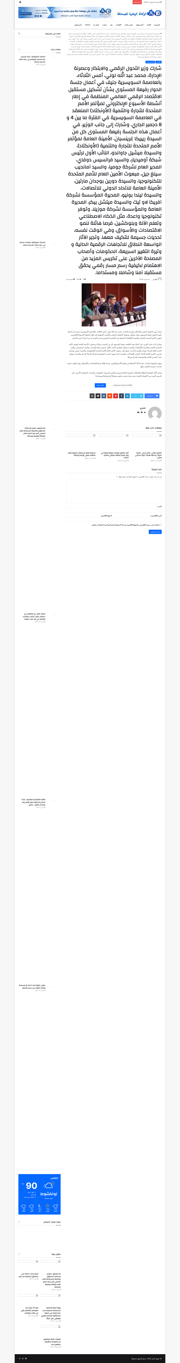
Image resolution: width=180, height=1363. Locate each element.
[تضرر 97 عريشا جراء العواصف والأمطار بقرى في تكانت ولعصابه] (28, 1299)
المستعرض (149, 34)
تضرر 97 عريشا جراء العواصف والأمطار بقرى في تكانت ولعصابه (29, 1310)
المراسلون (78, 25)
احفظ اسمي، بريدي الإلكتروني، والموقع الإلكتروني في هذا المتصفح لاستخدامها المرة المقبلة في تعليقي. (125, 525)
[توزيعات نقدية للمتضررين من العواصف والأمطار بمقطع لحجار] (51, 1331)
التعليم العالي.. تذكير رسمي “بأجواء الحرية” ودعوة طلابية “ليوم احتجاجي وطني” (148, 455)
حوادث (104, 25)
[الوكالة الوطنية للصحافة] (139, 12)
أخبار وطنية (139, 25)
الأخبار (149, 25)
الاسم (159, 506)
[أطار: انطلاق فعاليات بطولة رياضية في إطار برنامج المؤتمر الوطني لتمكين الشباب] (114, 442)
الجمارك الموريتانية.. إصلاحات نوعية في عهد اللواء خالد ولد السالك (32, 244)
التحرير (155, 279)
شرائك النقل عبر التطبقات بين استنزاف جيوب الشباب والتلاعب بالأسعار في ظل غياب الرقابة (34, 616)
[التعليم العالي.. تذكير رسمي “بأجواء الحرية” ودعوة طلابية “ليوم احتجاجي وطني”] (147, 442)
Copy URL (100, 385)
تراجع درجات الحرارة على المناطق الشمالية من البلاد (28, 1275)
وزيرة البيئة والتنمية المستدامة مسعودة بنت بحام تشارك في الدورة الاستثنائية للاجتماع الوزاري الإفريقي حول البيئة (51, 1313)
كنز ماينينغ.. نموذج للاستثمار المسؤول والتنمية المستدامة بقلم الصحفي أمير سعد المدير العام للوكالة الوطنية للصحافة (32, 432)
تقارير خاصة (129, 25)
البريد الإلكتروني (156, 516)
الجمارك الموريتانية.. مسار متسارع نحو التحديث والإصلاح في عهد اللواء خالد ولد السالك (32, 59)
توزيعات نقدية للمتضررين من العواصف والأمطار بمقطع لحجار (52, 1342)
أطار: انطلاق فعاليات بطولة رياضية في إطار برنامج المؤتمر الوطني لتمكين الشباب (115, 455)
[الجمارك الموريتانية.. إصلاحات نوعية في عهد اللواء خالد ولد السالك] (54, 333)
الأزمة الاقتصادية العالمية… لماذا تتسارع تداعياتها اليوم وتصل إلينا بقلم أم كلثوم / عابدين (33, 802)
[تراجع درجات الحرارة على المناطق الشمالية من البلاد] (28, 1265)
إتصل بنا (96, 25)
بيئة (111, 25)
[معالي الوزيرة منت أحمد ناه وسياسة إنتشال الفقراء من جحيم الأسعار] (54, 1076)
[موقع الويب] (144, 412)
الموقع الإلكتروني (106, 516)
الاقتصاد (118, 25)
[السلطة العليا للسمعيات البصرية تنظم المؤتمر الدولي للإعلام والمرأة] (81, 442)
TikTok (87, 25)
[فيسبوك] (141, 412)
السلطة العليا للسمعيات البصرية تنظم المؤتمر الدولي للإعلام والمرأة (82, 454)
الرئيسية (157, 25)
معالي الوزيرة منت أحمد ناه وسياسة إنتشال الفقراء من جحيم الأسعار (32, 987)
